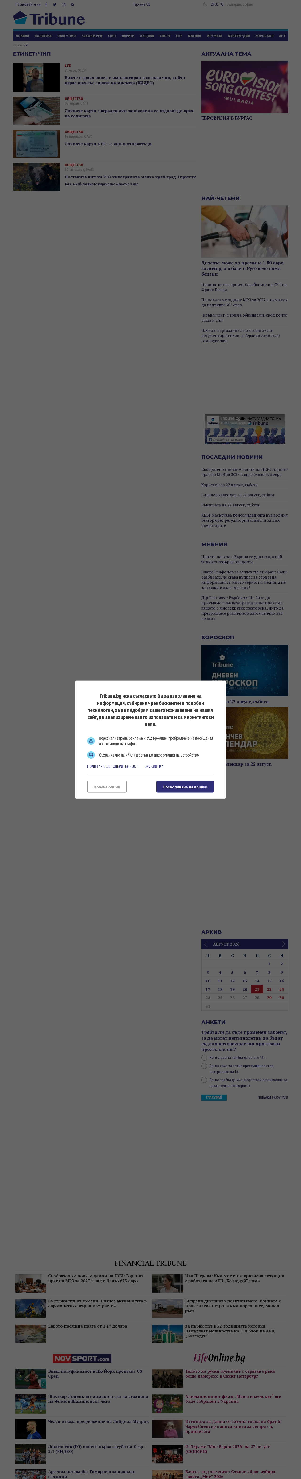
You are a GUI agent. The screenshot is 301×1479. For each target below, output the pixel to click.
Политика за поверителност (112, 766)
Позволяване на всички (185, 787)
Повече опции (107, 787)
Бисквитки (154, 766)
